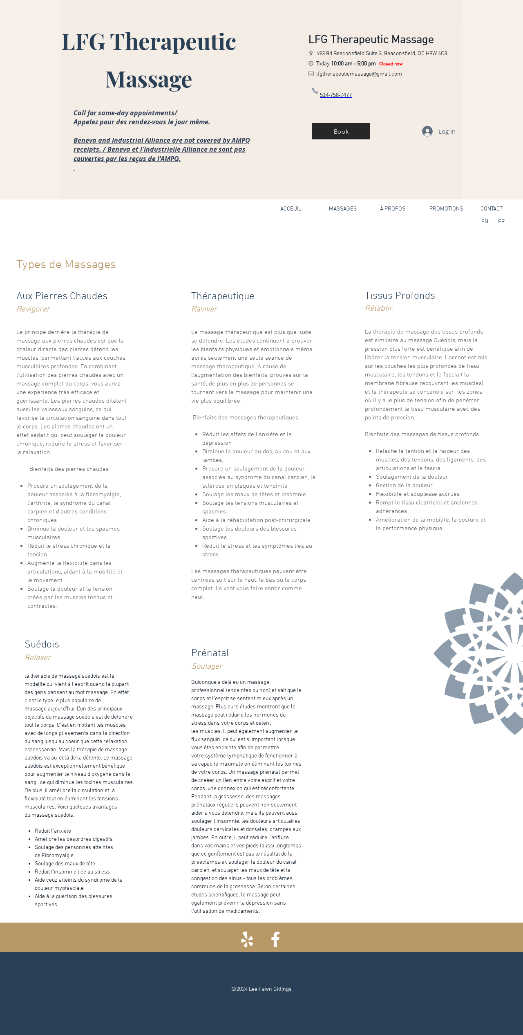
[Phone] (314, 90)
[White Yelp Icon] (247, 939)
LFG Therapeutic (148, 40)
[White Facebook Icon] (275, 939)
